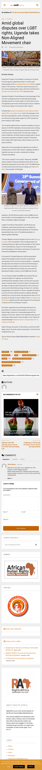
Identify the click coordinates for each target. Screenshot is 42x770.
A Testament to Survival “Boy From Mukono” (20, 658)
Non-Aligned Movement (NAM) (25, 84)
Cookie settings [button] (19, 766)
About (10, 746)
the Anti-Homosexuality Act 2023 (12, 91)
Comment (7, 495)
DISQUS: (22, 459)
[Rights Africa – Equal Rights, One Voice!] (16, 6)
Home (10, 752)
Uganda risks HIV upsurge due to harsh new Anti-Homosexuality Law (10, 446)
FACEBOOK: (15, 459)
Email (24, 512)
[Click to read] (21, 408)
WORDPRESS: (6, 459)
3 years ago (19, 464)
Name (5, 512)
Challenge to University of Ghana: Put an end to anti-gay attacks (31, 445)
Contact (10, 749)
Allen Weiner (12, 464)
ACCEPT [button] (31, 766)
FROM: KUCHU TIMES (13, 641)
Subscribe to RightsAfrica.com (18, 759)
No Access (11, 755)
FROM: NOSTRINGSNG (13, 629)
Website (5, 519)
